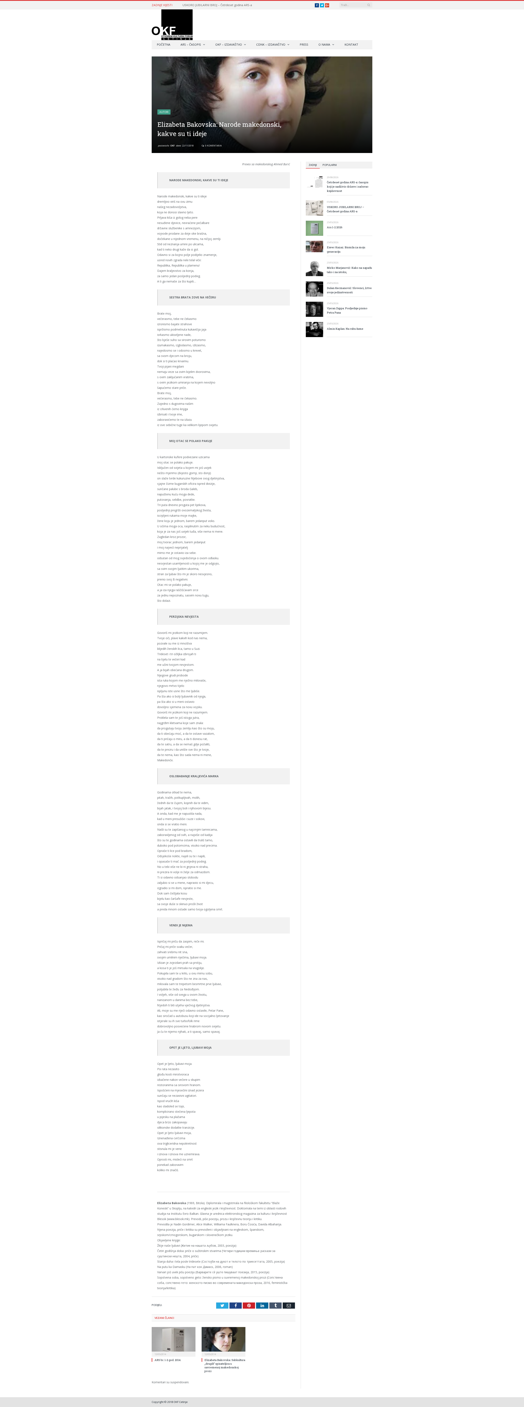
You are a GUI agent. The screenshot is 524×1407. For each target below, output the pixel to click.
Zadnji (313, 165)
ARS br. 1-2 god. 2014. (168, 1360)
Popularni (330, 165)
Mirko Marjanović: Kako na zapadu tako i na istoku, (349, 270)
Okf (172, 145)
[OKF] (172, 24)
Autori (163, 112)
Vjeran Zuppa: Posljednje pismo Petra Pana (347, 310)
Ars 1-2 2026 (334, 227)
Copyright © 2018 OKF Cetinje (170, 1402)
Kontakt (351, 44)
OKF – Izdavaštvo (228, 44)
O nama (324, 44)
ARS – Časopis (191, 44)
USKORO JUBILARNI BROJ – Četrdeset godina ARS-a (217, 5)
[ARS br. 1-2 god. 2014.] (173, 1341)
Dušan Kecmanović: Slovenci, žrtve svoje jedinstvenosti (349, 290)
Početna (163, 44)
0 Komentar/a (213, 145)
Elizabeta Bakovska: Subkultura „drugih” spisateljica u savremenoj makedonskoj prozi (224, 1365)
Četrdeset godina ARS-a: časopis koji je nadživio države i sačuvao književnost (347, 186)
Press (304, 44)
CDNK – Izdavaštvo (270, 44)
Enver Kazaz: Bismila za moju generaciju (346, 249)
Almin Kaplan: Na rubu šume (345, 329)
